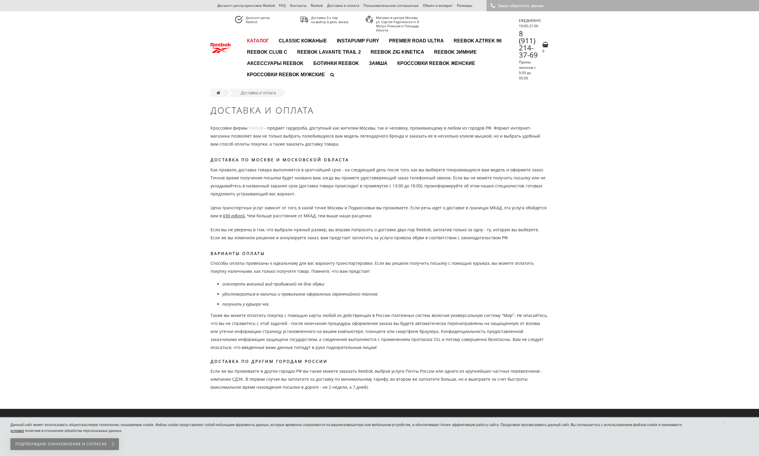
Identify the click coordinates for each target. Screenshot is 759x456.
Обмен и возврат (438, 5)
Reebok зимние (455, 52)
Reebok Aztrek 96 (478, 40)
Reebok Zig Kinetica (397, 52)
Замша (378, 63)
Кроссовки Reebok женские (436, 63)
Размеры (464, 5)
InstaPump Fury (358, 40)
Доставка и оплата (343, 5)
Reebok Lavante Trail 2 (329, 52)
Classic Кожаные (303, 40)
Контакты (298, 5)
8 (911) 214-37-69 (528, 44)
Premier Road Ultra (416, 40)
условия (17, 431)
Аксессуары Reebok (275, 63)
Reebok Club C (267, 52)
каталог (258, 40)
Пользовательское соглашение (391, 5)
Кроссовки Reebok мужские (286, 74)
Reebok (317, 5)
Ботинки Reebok (336, 63)
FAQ (282, 5)
